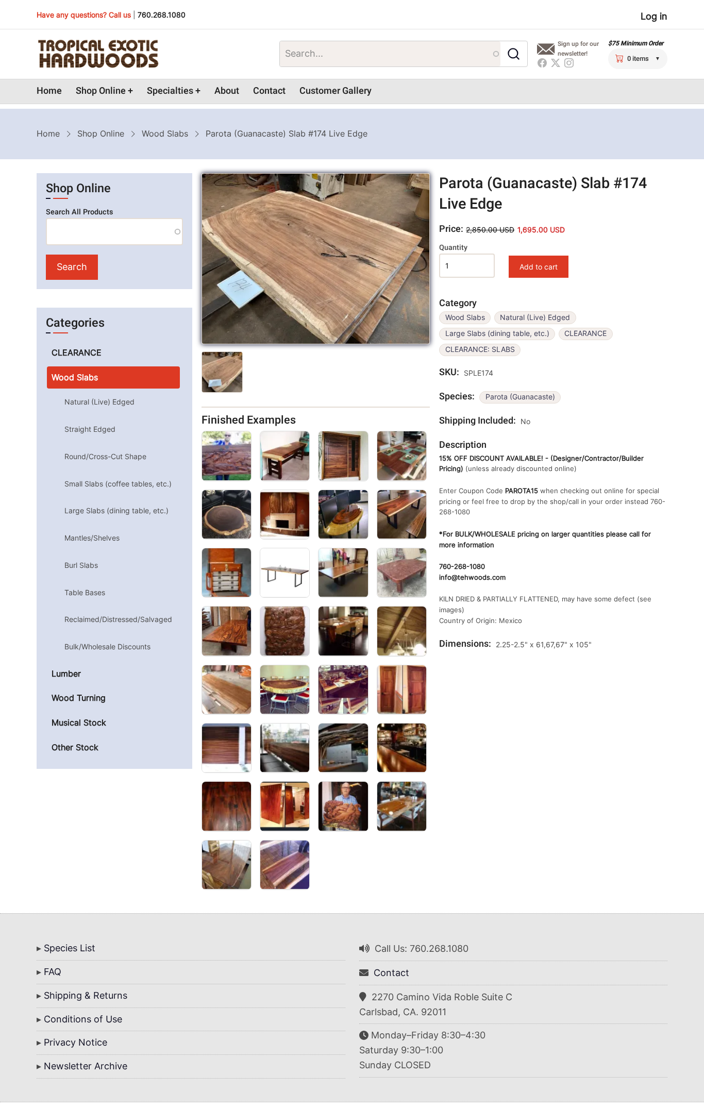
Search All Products (79, 212)
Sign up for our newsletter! (578, 48)
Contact (269, 91)
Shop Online (101, 91)
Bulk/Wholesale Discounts (107, 646)
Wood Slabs (165, 133)
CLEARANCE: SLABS (480, 349)
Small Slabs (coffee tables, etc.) (118, 483)
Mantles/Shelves (92, 537)
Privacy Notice (75, 1042)
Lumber (66, 673)
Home (49, 91)
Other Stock (75, 747)
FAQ (52, 971)
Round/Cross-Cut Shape (105, 456)
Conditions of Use (83, 1019)
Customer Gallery (335, 91)
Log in (654, 16)
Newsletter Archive (85, 1066)
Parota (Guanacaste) (520, 397)
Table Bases (84, 592)
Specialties (170, 91)
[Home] (98, 54)
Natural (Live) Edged (535, 317)
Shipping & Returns (85, 995)
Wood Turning (79, 698)
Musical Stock (79, 722)
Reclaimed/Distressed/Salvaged (118, 619)
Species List (69, 948)
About (226, 91)
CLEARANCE (585, 333)
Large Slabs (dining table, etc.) (497, 333)
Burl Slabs (81, 565)
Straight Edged (89, 429)
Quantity (453, 247)
